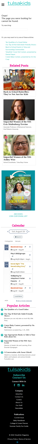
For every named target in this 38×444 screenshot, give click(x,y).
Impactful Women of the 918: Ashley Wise (17, 158)
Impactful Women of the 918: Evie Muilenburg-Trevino (17, 122)
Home (19, 369)
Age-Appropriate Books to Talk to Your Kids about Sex (19, 336)
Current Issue (19, 417)
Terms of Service (25, 439)
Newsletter (19, 408)
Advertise (19, 394)
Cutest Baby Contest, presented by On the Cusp (19, 326)
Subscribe (19, 375)
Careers (19, 400)
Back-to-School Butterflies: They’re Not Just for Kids (16, 93)
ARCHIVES (18, 214)
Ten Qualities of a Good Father (16, 42)
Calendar (18, 225)
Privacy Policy (13, 439)
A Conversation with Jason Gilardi (18, 352)
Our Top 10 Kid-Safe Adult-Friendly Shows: (21, 45)
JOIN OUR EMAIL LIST (18, 216)
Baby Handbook (19, 420)
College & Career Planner (19, 423)
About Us (19, 402)
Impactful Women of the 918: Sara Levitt (17, 342)
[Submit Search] (29, 8)
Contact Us (19, 377)
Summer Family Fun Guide (19, 426)
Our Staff (19, 405)
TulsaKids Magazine (19, 3)
